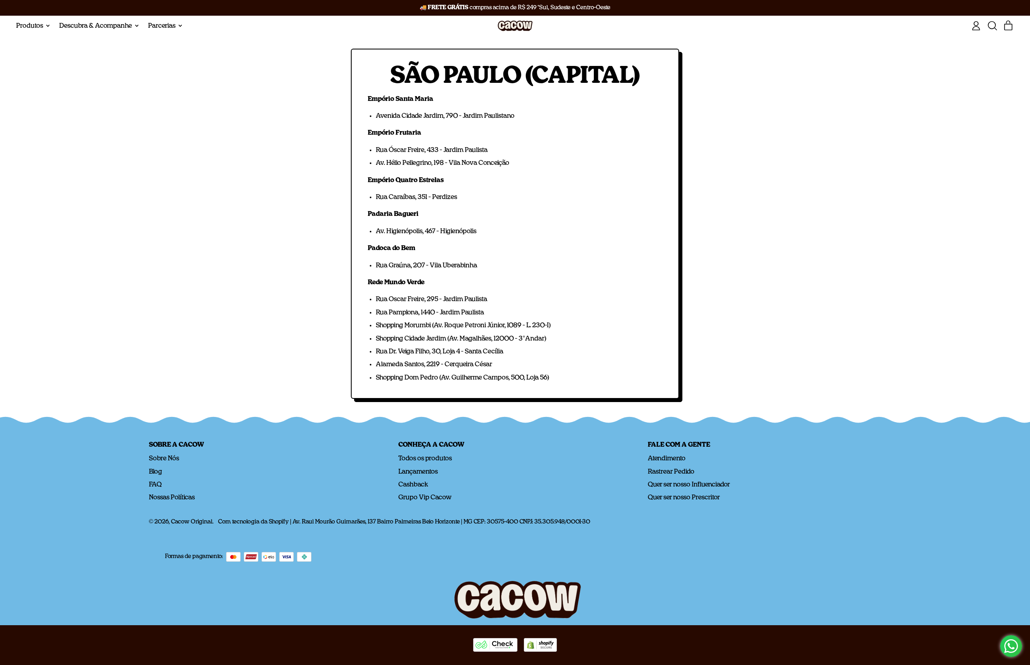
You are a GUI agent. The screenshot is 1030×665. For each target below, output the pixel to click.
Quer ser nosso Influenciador (689, 484)
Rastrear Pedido (671, 471)
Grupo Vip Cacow (424, 497)
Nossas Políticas (172, 497)
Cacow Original (191, 522)
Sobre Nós (164, 458)
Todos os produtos (425, 458)
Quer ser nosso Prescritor (684, 497)
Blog (155, 471)
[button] (992, 25)
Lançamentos (418, 471)
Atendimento (667, 458)
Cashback (413, 484)
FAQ (155, 484)
